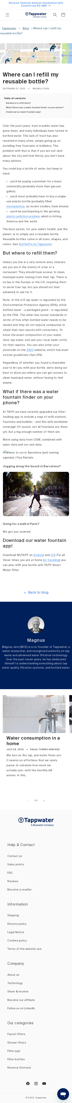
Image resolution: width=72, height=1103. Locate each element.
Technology (15, 983)
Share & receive (18, 991)
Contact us (14, 856)
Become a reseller (19, 889)
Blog (26, 28)
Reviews (12, 881)
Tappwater (9, 28)
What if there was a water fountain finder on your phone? (35, 108)
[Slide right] (44, 801)
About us (13, 975)
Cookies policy (17, 940)
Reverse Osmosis (19, 1068)
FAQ (10, 873)
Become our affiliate (21, 1000)
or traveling (51, 560)
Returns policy (16, 924)
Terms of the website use (24, 949)
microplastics (15, 206)
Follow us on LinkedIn (21, 1008)
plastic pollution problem (23, 216)
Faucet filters (16, 1034)
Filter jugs (13, 1051)
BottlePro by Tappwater (35, 244)
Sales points (15, 864)
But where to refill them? (18, 103)
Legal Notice (15, 932)
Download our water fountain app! (23, 112)
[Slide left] (28, 801)
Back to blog (38, 592)
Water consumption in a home (33, 741)
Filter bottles (16, 1059)
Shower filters (16, 1042)
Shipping (13, 915)
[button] (7, 15)
